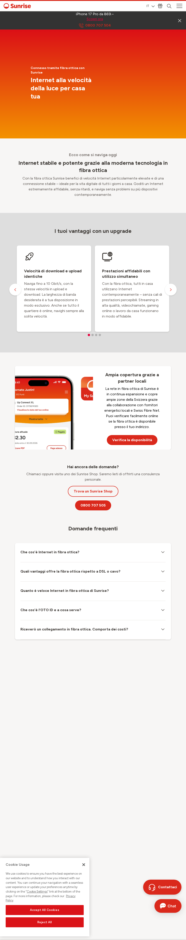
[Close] (84, 865)
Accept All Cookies (44, 910)
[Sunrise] (17, 6)
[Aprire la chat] (168, 906)
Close (180, 20)
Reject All (44, 922)
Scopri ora (95, 19)
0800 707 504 (98, 25)
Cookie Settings (37, 891)
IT (148, 6)
